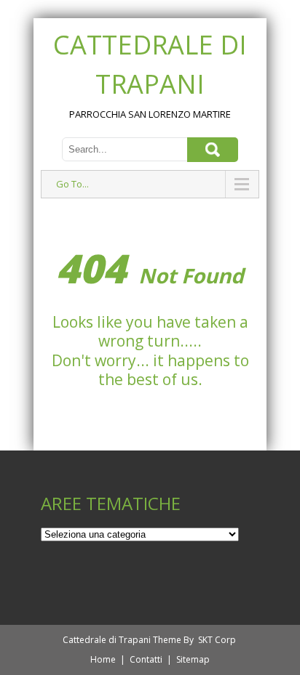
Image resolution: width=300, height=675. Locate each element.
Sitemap (193, 659)
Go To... (72, 183)
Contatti (146, 659)
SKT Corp (217, 640)
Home (103, 659)
